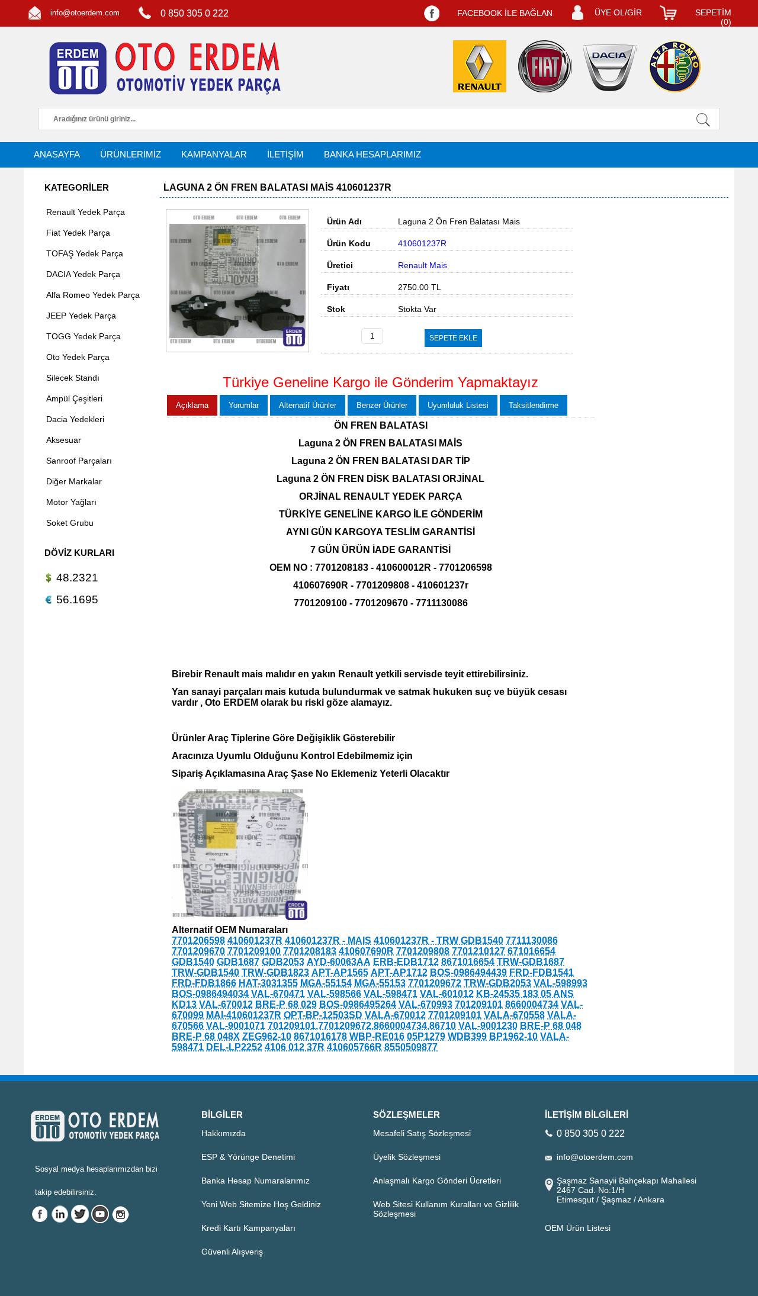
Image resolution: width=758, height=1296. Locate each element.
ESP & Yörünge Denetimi (248, 1157)
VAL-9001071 (235, 1026)
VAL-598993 (560, 983)
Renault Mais (422, 265)
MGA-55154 (326, 983)
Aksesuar (63, 440)
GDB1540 (193, 962)
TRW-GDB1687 (530, 962)
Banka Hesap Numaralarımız (255, 1180)
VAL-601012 (447, 994)
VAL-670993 (425, 1004)
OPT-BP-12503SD (323, 1015)
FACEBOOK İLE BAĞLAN (505, 13)
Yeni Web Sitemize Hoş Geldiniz (261, 1204)
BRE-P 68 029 (286, 1004)
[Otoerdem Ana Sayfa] (162, 68)
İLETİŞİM (285, 154)
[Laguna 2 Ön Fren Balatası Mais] (237, 349)
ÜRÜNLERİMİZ (130, 154)
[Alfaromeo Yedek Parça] (675, 66)
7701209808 (422, 951)
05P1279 (426, 1036)
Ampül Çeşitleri (74, 398)
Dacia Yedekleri (75, 419)
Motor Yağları (71, 502)
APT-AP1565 (339, 972)
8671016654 (467, 962)
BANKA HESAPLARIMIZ (372, 154)
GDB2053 (283, 962)
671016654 (531, 951)
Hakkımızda (223, 1133)
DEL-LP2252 (234, 1047)
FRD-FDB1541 (541, 972)
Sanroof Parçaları (79, 460)
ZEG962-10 (266, 1036)
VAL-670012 (226, 1004)
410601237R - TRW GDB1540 (438, 940)
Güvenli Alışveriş (232, 1251)
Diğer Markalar (74, 481)
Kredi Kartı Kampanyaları (248, 1228)
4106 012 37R (295, 1047)
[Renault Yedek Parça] (479, 66)
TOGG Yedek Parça (83, 336)
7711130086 (532, 940)
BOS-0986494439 (468, 972)
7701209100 (254, 951)
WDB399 (467, 1036)
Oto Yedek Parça (78, 357)
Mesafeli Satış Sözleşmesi (422, 1133)
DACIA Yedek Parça (83, 274)
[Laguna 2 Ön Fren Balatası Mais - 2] (240, 919)
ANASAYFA (57, 154)
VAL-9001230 (488, 1026)
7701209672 (434, 983)
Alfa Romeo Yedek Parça (93, 295)
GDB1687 (238, 962)
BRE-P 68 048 (551, 1026)
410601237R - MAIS (328, 940)
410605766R (354, 1047)
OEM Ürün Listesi (578, 1228)
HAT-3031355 (268, 983)
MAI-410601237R (243, 1015)
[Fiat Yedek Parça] (544, 66)
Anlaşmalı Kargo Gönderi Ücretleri (437, 1180)
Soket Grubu (70, 523)
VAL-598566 (334, 994)
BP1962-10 (513, 1036)
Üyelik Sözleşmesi (407, 1157)
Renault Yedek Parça (85, 212)
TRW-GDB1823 (275, 972)
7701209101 (454, 1015)
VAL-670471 (278, 994)
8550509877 (411, 1047)
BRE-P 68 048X (206, 1036)
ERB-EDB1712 (406, 962)
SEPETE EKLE (453, 338)
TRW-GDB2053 (497, 983)
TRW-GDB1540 (205, 972)
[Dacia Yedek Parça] (610, 67)
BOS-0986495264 (357, 1004)
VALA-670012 (395, 1015)
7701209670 (198, 951)
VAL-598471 (390, 994)
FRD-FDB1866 (204, 983)
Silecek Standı (72, 377)
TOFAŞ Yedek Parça (84, 253)
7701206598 (198, 940)
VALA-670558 (514, 1015)
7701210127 (478, 951)
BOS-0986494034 (210, 994)
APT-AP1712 (399, 972)
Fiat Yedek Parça (78, 232)
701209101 (479, 1004)
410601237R (254, 940)
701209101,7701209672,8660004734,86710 (362, 1026)
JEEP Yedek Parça (81, 315)
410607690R (366, 951)
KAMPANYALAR (214, 154)
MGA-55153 (380, 983)
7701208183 (309, 951)
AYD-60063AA (339, 962)
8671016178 (320, 1036)
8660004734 (531, 1004)
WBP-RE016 (376, 1036)
